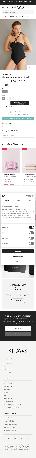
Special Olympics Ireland (12, 408)
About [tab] (29, 200)
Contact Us (7, 364)
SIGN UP (18, 334)
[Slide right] (34, 67)
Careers (6, 392)
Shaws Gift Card (9, 421)
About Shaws (8, 383)
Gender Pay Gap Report (12, 405)
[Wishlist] (28, 7)
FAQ (4, 367)
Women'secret (6, 74)
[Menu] (2, 7)
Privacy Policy (8, 398)
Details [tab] (18, 200)
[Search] (3, 12)
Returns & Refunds (10, 427)
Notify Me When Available (20, 103)
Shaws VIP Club (9, 373)
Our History (7, 386)
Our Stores (7, 389)
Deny (18, 261)
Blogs (5, 395)
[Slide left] (29, 67)
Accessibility (8, 402)
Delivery (6, 370)
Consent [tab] (6, 200)
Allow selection (18, 256)
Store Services (8, 418)
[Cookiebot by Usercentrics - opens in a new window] (26, 196)
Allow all (18, 251)
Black (4, 92)
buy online (18, 301)
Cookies (21, 449)
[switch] (31, 232)
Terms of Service (9, 430)
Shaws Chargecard (10, 424)
